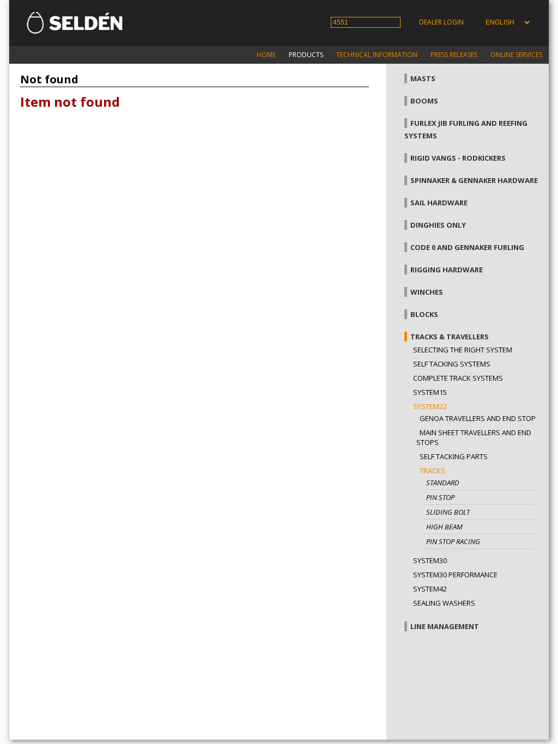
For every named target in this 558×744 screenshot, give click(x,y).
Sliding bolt (448, 512)
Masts (422, 78)
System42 (430, 589)
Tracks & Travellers (449, 336)
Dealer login (441, 22)
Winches (426, 292)
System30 (430, 560)
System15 (430, 392)
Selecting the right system (462, 350)
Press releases (453, 54)
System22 (430, 406)
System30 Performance (455, 575)
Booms (424, 101)
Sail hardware (439, 203)
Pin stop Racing (453, 541)
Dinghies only (438, 225)
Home (266, 54)
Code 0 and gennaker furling (467, 247)
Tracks (432, 470)
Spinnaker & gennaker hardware (474, 180)
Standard (442, 482)
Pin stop (440, 497)
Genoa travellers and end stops (480, 418)
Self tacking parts (454, 456)
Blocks (424, 314)
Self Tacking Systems (451, 364)
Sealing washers (444, 603)
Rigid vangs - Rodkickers (458, 158)
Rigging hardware (446, 270)
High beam (444, 527)
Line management (444, 626)
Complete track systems (458, 378)
